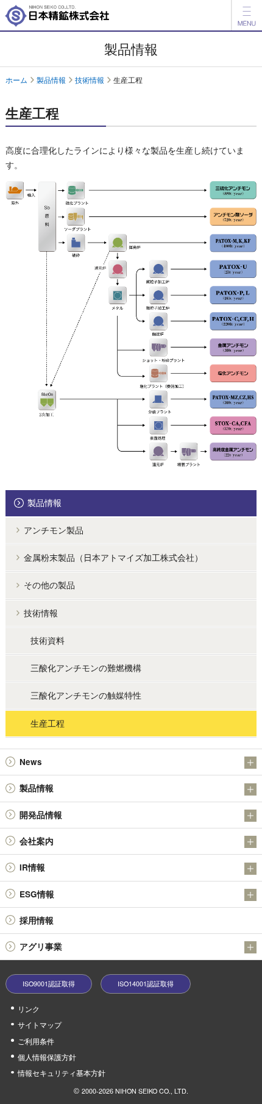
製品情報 (51, 79)
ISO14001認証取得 (146, 983)
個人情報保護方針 (47, 1057)
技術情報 (89, 79)
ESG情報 (36, 894)
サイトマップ (40, 1024)
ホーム (16, 79)
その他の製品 (49, 585)
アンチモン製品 (53, 530)
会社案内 (36, 841)
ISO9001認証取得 (49, 983)
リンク (29, 1008)
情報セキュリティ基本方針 (61, 1072)
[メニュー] (247, 15)
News (30, 761)
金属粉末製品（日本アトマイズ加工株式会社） (113, 557)
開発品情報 (40, 815)
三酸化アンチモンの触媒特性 (85, 695)
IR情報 (32, 867)
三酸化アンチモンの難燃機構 (85, 668)
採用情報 (36, 920)
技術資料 (47, 640)
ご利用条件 (36, 1041)
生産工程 (47, 723)
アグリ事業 (40, 946)
